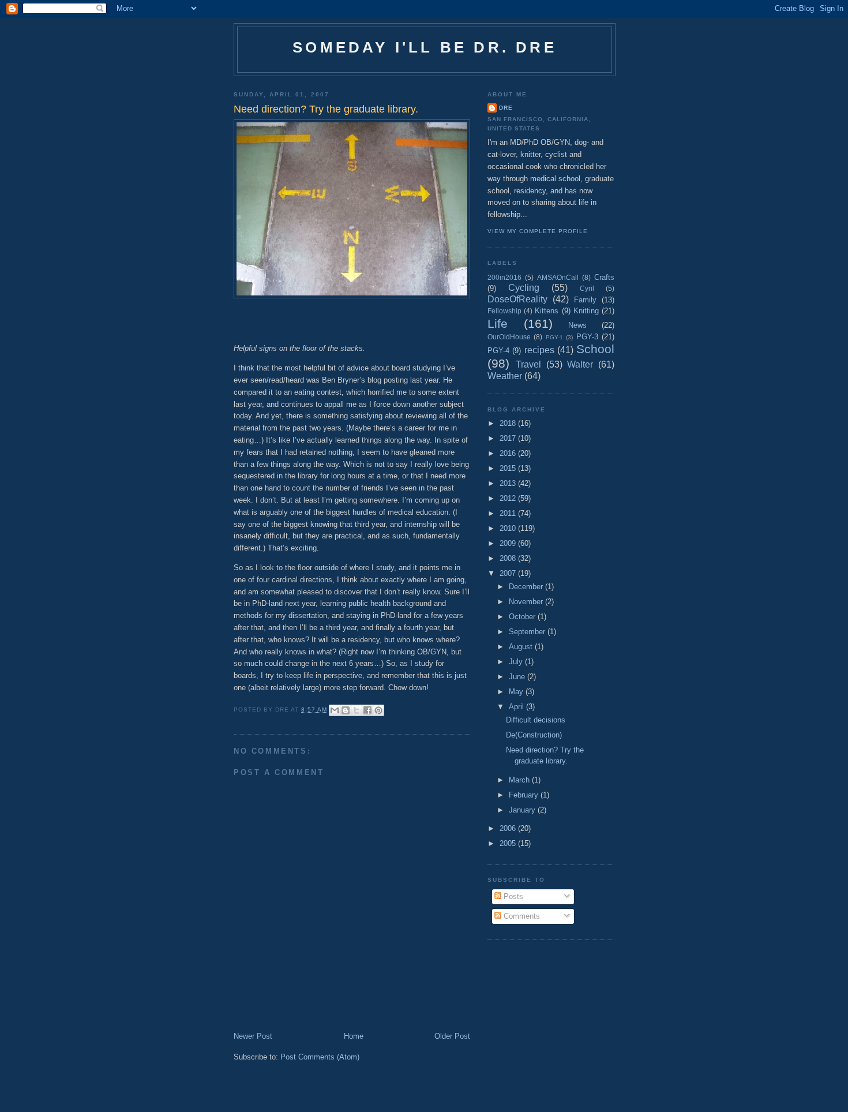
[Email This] (334, 710)
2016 (509, 453)
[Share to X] (356, 710)
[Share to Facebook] (367, 710)
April (517, 706)
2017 (509, 438)
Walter (580, 364)
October (523, 616)
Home (353, 1036)
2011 (509, 513)
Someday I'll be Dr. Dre (424, 47)
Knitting (586, 310)
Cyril (587, 288)
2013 (509, 483)
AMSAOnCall (558, 277)
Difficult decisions (535, 720)
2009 (509, 543)
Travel (528, 364)
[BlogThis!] (345, 710)
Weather (504, 376)
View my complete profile (537, 231)
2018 (509, 423)
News (577, 325)
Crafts (604, 277)
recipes (539, 350)
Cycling (523, 288)
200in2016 (504, 277)
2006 (509, 828)
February (525, 795)
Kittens (546, 310)
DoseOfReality (517, 299)
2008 (509, 558)
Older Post (452, 1036)
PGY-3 (587, 336)
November (527, 601)
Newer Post (253, 1036)
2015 (509, 468)
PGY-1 (554, 337)
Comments (520, 916)
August (522, 646)
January (523, 810)
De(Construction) (534, 735)
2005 (509, 843)
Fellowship (504, 310)
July (517, 661)
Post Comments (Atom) (319, 1057)
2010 (509, 528)
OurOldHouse (509, 336)
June (518, 676)
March (520, 780)
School (595, 348)
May (517, 691)
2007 (509, 573)
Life (497, 323)
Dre (506, 107)
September (528, 631)
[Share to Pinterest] (378, 710)
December (527, 586)
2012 (509, 498)
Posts (512, 896)
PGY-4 (498, 350)
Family (585, 299)
